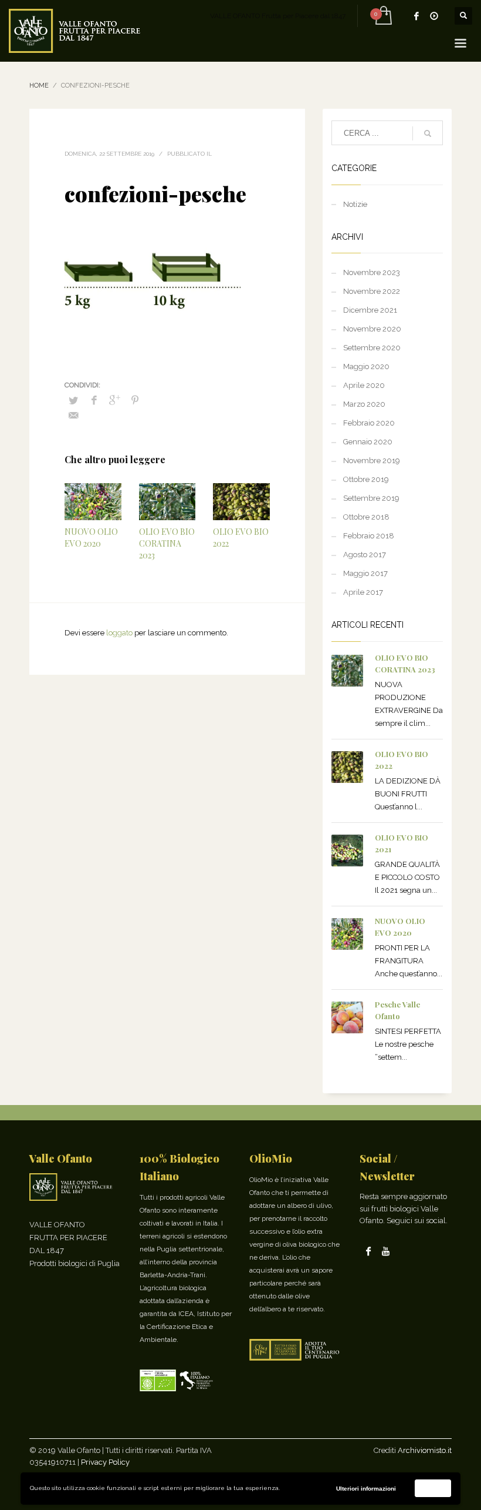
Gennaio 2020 (367, 441)
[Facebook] (416, 16)
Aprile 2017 (363, 592)
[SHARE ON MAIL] (73, 415)
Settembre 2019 (371, 498)
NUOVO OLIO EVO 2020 (91, 537)
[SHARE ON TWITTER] (73, 401)
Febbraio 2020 (369, 422)
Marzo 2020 (364, 404)
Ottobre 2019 (366, 479)
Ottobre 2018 (366, 517)
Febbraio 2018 (368, 535)
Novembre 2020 (372, 328)
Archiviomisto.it (425, 1450)
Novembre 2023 (371, 272)
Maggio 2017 (365, 573)
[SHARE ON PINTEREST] (135, 400)
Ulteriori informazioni (366, 1488)
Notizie (355, 204)
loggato (120, 632)
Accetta (433, 1488)
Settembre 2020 (372, 347)
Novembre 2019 (371, 460)
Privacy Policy (105, 1462)
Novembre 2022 (371, 291)
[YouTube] (434, 16)
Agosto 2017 (364, 554)
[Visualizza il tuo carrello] (383, 16)
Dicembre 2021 (370, 310)
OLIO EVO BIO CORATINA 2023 (167, 543)
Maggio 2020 (366, 366)
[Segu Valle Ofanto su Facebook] (368, 1251)
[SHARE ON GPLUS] (114, 400)
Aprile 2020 (364, 385)
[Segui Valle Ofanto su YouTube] (386, 1251)
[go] (427, 133)
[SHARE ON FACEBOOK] (94, 400)
